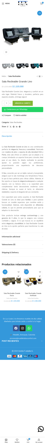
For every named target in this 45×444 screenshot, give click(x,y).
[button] (19, 276)
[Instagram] (23, 328)
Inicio (4, 76)
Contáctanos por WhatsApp (17, 109)
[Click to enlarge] (6, 52)
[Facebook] (16, 328)
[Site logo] (22, 3)
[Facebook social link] (7, 126)
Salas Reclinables (14, 76)
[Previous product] (37, 76)
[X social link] (10, 126)
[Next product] (42, 76)
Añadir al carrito (22, 103)
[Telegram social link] (19, 126)
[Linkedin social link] (16, 126)
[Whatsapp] (29, 328)
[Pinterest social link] (13, 126)
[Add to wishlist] (19, 272)
